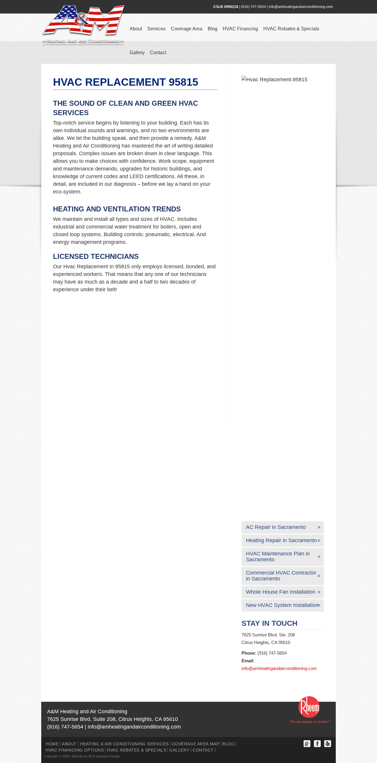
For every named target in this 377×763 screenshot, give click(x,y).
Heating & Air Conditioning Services (124, 744)
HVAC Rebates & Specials (291, 28)
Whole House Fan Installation (280, 592)
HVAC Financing (240, 28)
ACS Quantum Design (104, 756)
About (136, 28)
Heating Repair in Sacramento (281, 540)
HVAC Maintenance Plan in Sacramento (278, 556)
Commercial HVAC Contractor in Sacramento (281, 576)
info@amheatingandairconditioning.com (301, 7)
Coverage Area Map (195, 744)
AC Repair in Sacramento (276, 527)
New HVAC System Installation (282, 605)
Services (156, 28)
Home (52, 744)
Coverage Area (186, 28)
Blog (212, 28)
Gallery (137, 52)
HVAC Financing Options (75, 750)
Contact (158, 52)
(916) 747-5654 (253, 7)
